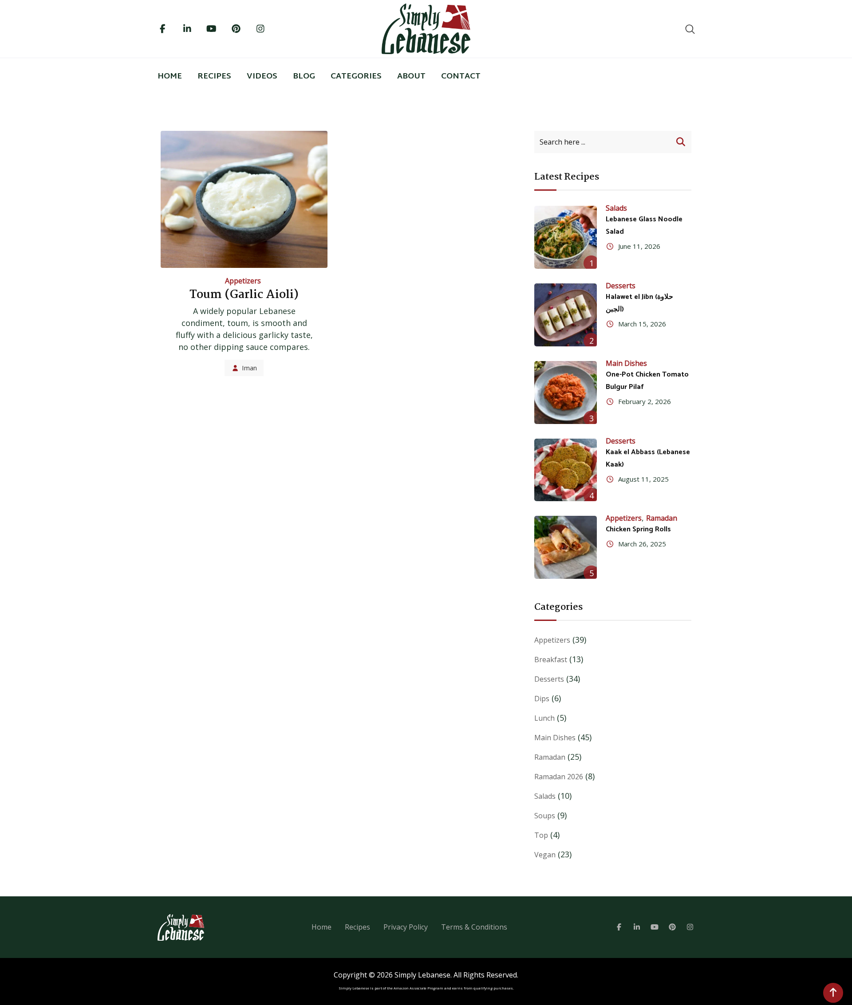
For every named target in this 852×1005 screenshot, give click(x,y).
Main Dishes (626, 363)
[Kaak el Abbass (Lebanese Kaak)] (565, 470)
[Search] (690, 28)
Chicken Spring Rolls (638, 529)
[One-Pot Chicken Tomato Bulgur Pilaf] (565, 392)
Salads (616, 208)
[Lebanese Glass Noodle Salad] (565, 237)
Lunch (544, 718)
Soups (544, 815)
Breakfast (550, 659)
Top (541, 835)
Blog (304, 76)
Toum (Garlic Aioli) (244, 295)
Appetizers (243, 281)
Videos (262, 76)
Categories (356, 76)
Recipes (214, 76)
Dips (541, 698)
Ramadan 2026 (558, 776)
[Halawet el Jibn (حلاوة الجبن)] (565, 314)
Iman (249, 367)
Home (170, 76)
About (411, 76)
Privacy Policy (405, 927)
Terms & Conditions (474, 927)
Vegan (545, 855)
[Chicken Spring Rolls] (565, 547)
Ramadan (661, 518)
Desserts (620, 286)
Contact (461, 76)
